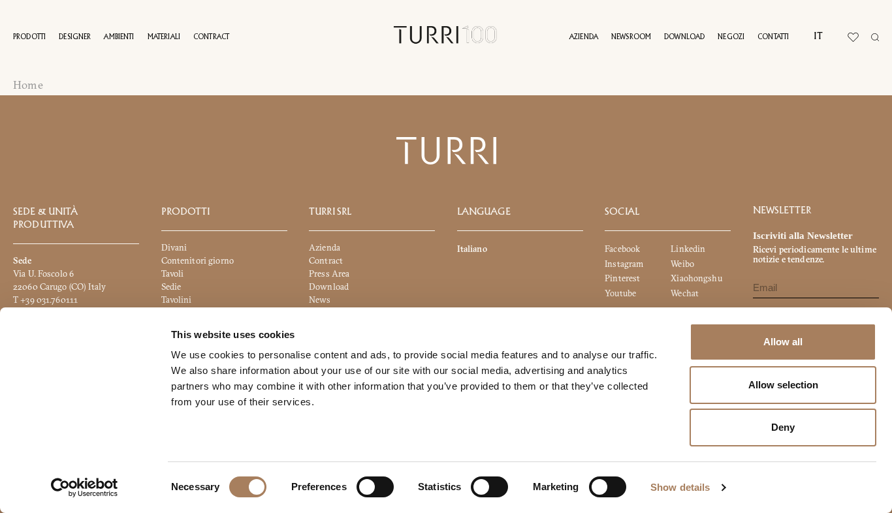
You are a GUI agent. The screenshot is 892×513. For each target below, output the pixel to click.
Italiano (472, 248)
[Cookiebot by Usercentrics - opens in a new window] (84, 487)
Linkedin (688, 248)
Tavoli (172, 273)
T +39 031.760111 (45, 299)
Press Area (329, 273)
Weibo (682, 263)
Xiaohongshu (696, 278)
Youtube (620, 293)
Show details (680, 487)
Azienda (583, 37)
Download (684, 37)
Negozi (731, 37)
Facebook (622, 248)
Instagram (624, 263)
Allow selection (783, 384)
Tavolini (176, 299)
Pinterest (622, 278)
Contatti (773, 37)
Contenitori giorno (197, 260)
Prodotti (29, 37)
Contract (211, 37)
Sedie (171, 286)
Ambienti (119, 37)
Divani (174, 247)
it (818, 36)
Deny (783, 427)
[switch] (375, 486)
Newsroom (631, 37)
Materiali (164, 37)
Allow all (783, 341)
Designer (75, 37)
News (320, 299)
